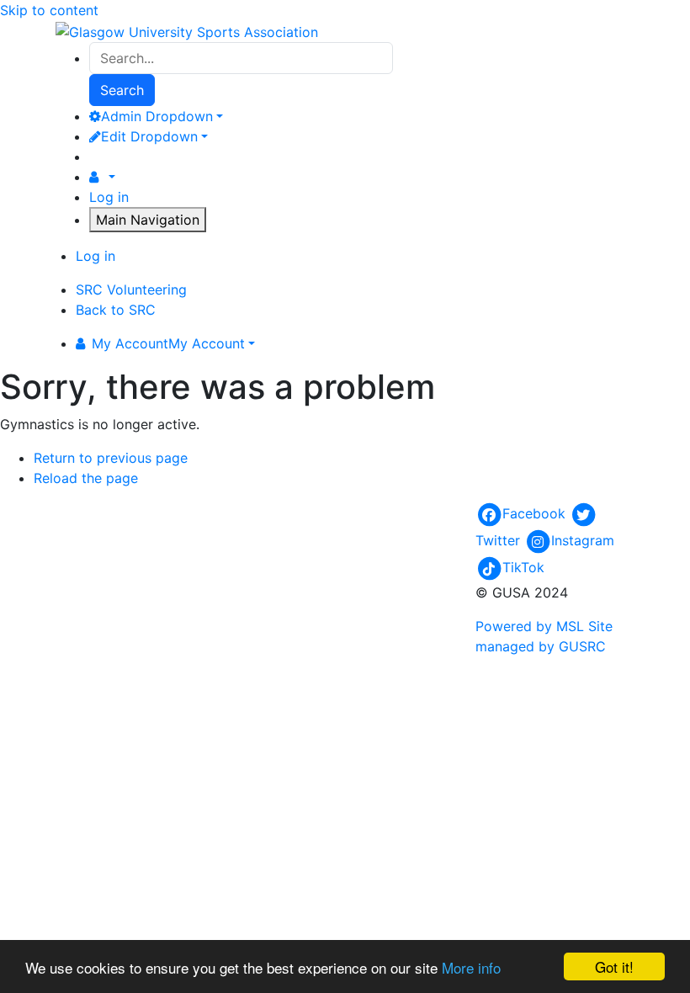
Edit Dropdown (149, 136)
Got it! (614, 966)
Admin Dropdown (157, 116)
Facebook (533, 513)
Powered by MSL (529, 626)
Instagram (582, 540)
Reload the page (86, 478)
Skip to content (49, 10)
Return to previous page (111, 457)
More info (471, 967)
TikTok (523, 567)
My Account (168, 343)
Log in (109, 197)
